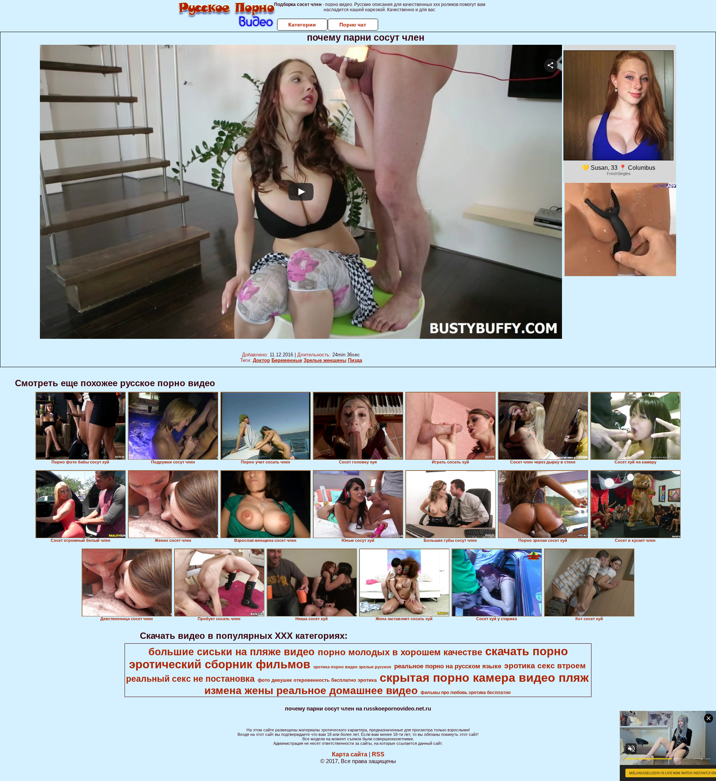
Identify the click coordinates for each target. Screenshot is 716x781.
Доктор (261, 360)
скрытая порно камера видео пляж (484, 677)
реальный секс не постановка (190, 679)
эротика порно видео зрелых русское (352, 667)
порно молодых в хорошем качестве (400, 652)
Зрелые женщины (325, 360)
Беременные (286, 360)
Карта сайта (349, 754)
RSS (378, 754)
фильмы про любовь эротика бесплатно (466, 692)
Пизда (355, 360)
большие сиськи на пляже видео (231, 651)
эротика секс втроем (545, 665)
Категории (302, 25)
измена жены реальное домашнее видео (311, 690)
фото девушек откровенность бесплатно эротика (317, 680)
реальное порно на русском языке (447, 666)
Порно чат (352, 25)
